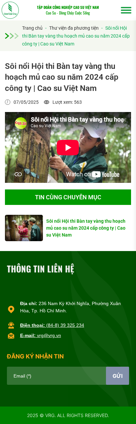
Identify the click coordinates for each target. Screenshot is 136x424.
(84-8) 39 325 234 (52, 325)
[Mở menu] (126, 10)
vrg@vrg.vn (40, 335)
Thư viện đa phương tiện (74, 28)
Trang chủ (32, 28)
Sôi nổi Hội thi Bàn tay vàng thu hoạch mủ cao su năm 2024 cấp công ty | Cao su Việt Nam (85, 228)
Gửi (117, 376)
